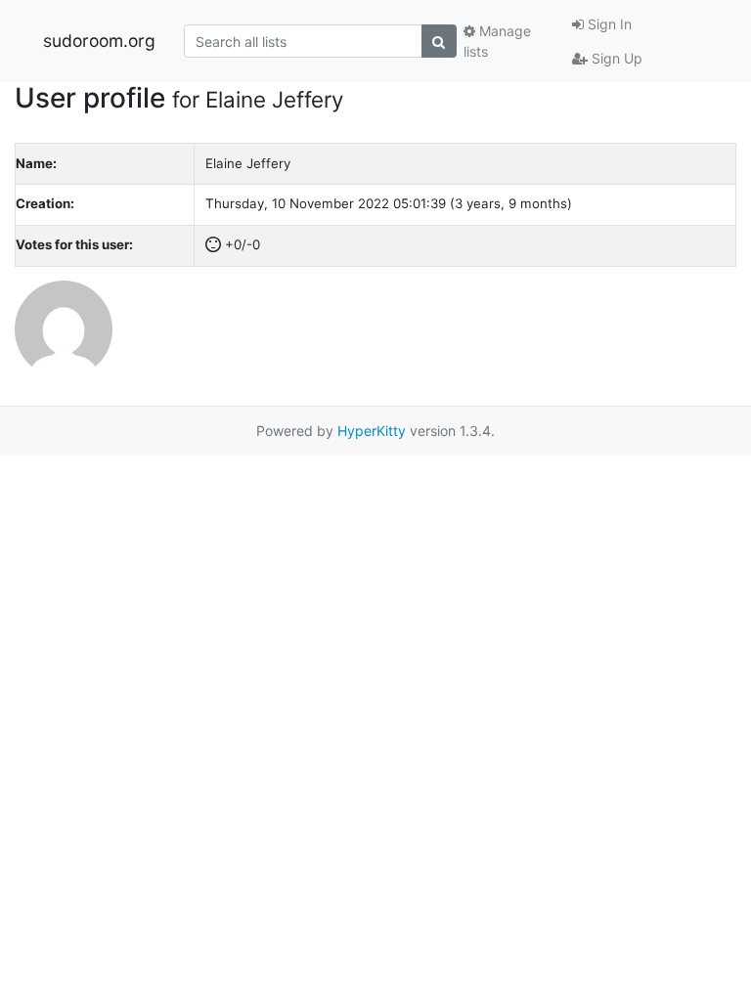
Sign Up (615, 58)
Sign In (608, 24)
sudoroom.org (99, 40)
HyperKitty (371, 430)
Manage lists (497, 41)
